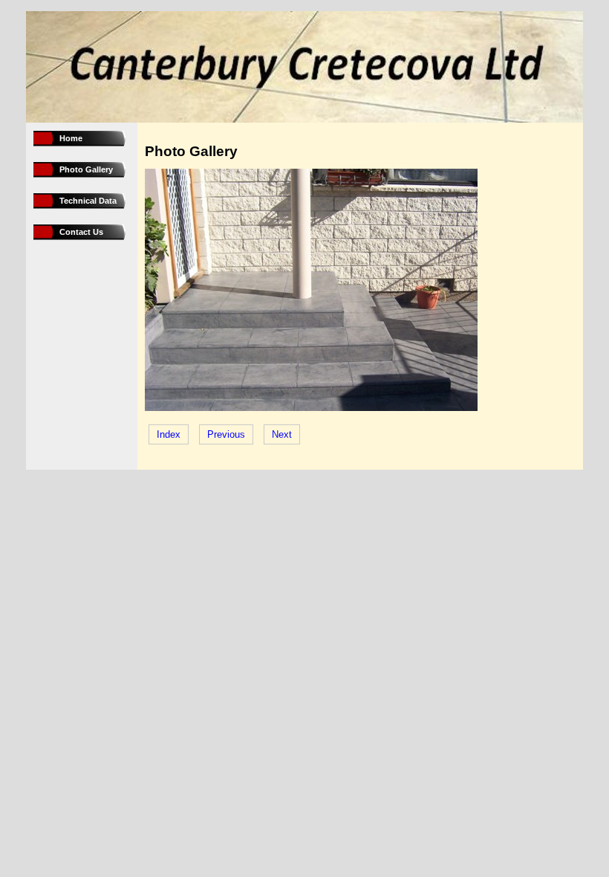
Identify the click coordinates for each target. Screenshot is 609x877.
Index (168, 434)
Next (282, 434)
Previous (226, 434)
